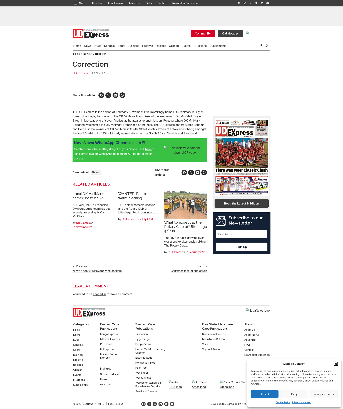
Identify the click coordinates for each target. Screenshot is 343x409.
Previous (81, 266)
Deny (294, 394)
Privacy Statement (301, 402)
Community (203, 33)
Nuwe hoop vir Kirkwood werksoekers (97, 271)
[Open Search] (266, 46)
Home (76, 53)
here (148, 149)
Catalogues (230, 33)
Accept (265, 394)
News (86, 53)
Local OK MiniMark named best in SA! (88, 196)
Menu (82, 3)
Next (200, 266)
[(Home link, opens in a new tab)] (89, 312)
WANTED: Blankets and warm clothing (138, 196)
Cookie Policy (283, 402)
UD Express (80, 73)
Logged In (99, 294)
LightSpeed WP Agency (239, 404)
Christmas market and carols (189, 271)
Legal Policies (115, 404)
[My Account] (261, 46)
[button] (336, 364)
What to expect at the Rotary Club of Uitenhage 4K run (185, 226)
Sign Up (242, 247)
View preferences (324, 394)
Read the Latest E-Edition (241, 203)
